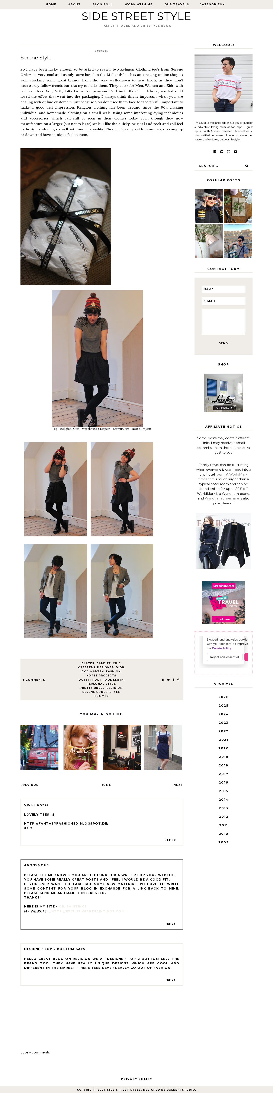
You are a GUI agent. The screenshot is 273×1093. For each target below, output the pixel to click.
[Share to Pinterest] (178, 680)
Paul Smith (113, 679)
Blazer (87, 663)
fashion (113, 671)
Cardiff (103, 663)
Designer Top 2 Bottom (49, 949)
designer (105, 667)
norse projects (101, 675)
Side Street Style (136, 16)
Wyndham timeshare (222, 498)
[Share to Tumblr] (173, 680)
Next (178, 785)
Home (51, 4)
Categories (211, 4)
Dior (120, 667)
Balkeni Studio (181, 1089)
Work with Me (138, 4)
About (74, 4)
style (115, 692)
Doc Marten (92, 671)
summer (101, 696)
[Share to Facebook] (163, 680)
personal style (101, 683)
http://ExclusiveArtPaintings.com (88, 911)
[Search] (247, 166)
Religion (114, 687)
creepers (86, 667)
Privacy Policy (136, 1079)
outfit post (90, 679)
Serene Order (95, 692)
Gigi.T (30, 805)
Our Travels (176, 4)
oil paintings (73, 906)
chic (117, 663)
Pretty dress (92, 687)
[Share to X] (168, 680)
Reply (170, 840)
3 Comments (34, 679)
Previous (29, 785)
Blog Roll (103, 4)
